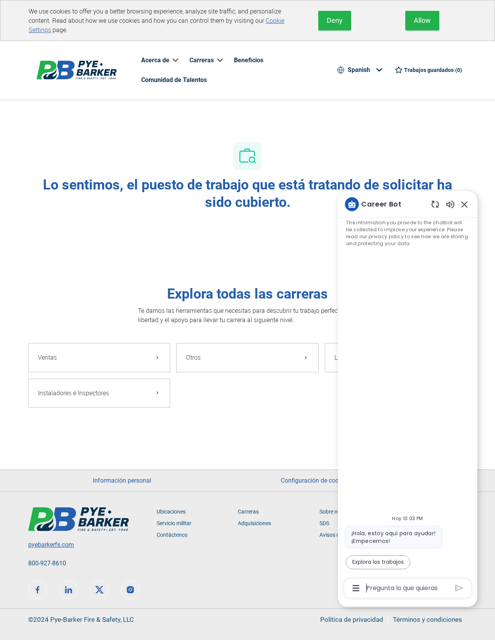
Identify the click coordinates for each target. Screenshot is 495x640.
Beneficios (248, 60)
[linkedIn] (68, 589)
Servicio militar (174, 523)
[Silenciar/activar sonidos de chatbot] (450, 204)
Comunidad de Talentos (174, 80)
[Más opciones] (356, 588)
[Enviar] (459, 588)
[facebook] (37, 589)
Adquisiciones (254, 523)
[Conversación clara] (435, 204)
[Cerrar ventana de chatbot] (464, 204)
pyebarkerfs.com (51, 544)
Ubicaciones (171, 512)
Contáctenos (172, 535)
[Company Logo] (76, 69)
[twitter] (99, 589)
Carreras (248, 512)
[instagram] (130, 589)
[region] (407, 395)
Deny (335, 20)
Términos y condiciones (427, 619)
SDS (324, 523)
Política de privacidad (351, 619)
